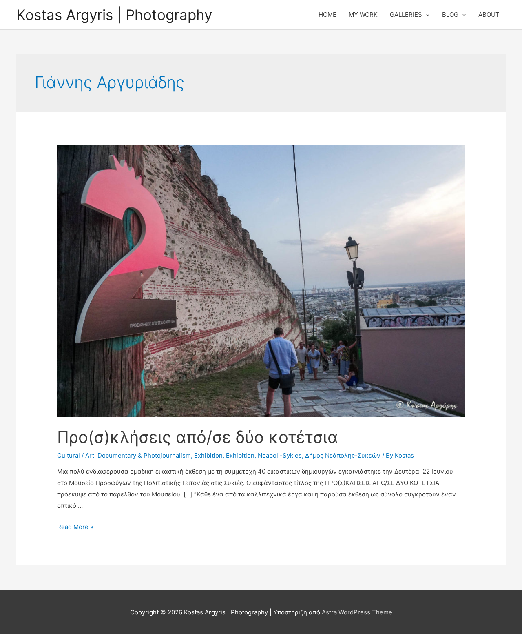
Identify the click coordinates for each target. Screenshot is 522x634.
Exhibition (208, 455)
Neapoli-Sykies (280, 455)
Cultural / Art (75, 455)
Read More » (75, 527)
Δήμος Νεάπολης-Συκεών (342, 455)
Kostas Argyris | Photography (114, 14)
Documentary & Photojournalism (144, 455)
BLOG (450, 14)
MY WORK (363, 14)
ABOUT (489, 14)
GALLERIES (406, 14)
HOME (327, 14)
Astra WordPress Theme (357, 612)
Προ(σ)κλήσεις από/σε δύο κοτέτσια (197, 437)
